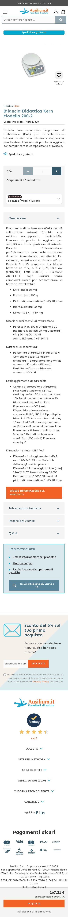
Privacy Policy (40, 681)
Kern (17, 106)
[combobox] (34, 20)
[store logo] (34, 11)
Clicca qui (47, 3)
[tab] (34, 218)
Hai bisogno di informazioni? (34, 911)
